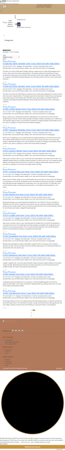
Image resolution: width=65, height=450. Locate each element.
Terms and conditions (11, 343)
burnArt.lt (59, 368)
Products (10, 22)
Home (10, 20)
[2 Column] (7, 50)
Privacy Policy (8, 340)
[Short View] (10, 50)
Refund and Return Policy (12, 342)
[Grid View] (4, 50)
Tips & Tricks (8, 363)
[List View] (8, 50)
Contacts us (10, 26)
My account (8, 350)
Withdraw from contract (32, 447)
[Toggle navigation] (10, 18)
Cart (6, 353)
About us (10, 24)
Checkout (7, 351)
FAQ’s (6, 365)
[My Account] (15, 18)
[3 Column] (5, 50)
